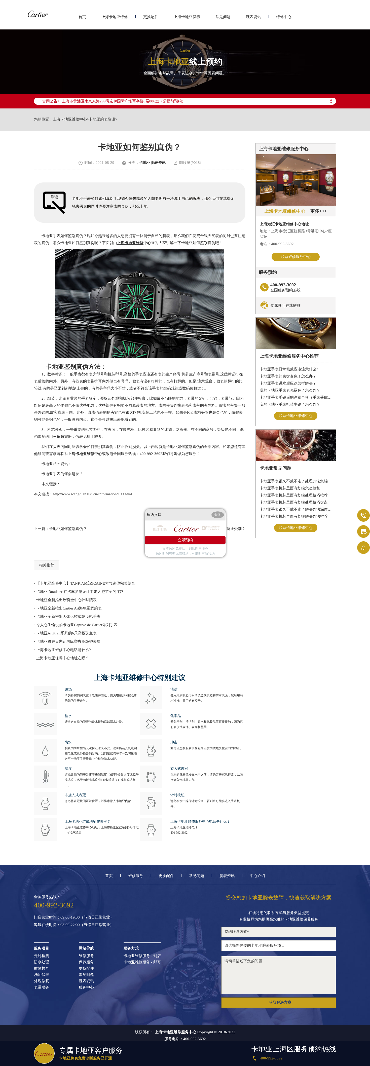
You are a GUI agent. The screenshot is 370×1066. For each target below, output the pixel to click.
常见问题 (223, 17)
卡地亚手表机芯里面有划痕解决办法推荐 (294, 516)
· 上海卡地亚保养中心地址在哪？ (61, 658)
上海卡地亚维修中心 (70, 119)
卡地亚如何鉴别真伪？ (68, 529)
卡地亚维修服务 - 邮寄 (142, 962)
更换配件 (150, 17)
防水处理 (41, 962)
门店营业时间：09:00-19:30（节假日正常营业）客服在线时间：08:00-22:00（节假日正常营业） (74, 921)
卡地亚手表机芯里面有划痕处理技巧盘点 (294, 502)
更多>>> (318, 211)
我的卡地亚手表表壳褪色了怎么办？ (290, 390)
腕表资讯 (253, 17)
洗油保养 (41, 975)
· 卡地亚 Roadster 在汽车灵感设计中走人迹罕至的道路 (79, 592)
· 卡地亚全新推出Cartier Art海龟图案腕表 (68, 608)
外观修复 (41, 981)
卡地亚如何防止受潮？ (226, 529)
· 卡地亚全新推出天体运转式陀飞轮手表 (67, 617)
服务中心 (86, 987)
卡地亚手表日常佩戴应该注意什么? (289, 369)
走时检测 (41, 956)
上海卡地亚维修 (114, 17)
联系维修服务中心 (296, 257)
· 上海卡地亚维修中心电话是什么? (62, 650)
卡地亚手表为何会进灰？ (58, 474)
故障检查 (41, 968)
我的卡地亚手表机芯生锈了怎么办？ (290, 404)
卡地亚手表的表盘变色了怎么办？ (288, 376)
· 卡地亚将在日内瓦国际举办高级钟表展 (67, 641)
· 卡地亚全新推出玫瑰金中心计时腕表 (65, 600)
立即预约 (185, 540)
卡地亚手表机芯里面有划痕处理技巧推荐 (294, 495)
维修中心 (283, 17)
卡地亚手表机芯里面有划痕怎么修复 (290, 488)
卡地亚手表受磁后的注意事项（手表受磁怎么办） (296, 397)
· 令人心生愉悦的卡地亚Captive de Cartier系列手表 (76, 625)
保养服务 (86, 962)
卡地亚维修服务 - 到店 (142, 956)
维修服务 (135, 876)
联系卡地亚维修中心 (296, 416)
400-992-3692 (179, 832)
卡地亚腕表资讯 (102, 119)
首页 (82, 17)
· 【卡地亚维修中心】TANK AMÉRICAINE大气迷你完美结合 (84, 583)
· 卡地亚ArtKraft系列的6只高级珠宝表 (65, 633)
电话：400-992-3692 (277, 244)
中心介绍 (257, 876)
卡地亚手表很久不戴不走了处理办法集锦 (294, 481)
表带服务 (41, 987)
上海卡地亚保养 (187, 17)
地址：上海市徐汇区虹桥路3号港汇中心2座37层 (296, 234)
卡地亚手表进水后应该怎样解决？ (288, 383)
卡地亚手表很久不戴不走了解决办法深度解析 (296, 509)
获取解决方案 (280, 1002)
